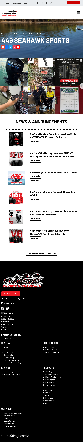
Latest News (28, 3)
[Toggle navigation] (78, 12)
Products (48, 367)
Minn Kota (49, 398)
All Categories (50, 372)
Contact (7, 350)
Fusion (47, 393)
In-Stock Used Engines (12, 374)
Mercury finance (9, 416)
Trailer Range (50, 385)
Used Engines (50, 382)
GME (47, 403)
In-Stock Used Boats (52, 352)
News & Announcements (41, 121)
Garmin (47, 395)
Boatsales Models (21, 34)
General (6, 342)
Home (3, 34)
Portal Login (8, 352)
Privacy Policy (9, 357)
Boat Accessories (51, 374)
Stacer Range (50, 347)
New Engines (50, 380)
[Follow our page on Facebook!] (47, 3)
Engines (5, 367)
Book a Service (11, 293)
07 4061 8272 (9, 303)
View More (15, 139)
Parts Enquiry (9, 423)
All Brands (49, 390)
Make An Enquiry (10, 426)
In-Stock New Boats (52, 350)
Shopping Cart (9, 355)
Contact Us (17, 3)
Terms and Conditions (12, 360)
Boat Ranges (50, 342)
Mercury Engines (10, 372)
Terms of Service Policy (12, 363)
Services (6, 408)
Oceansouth (49, 400)
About (7, 3)
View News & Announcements (40, 253)
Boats (10, 34)
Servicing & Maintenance (13, 413)
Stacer (33, 34)
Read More (35, 141)
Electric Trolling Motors (53, 377)
